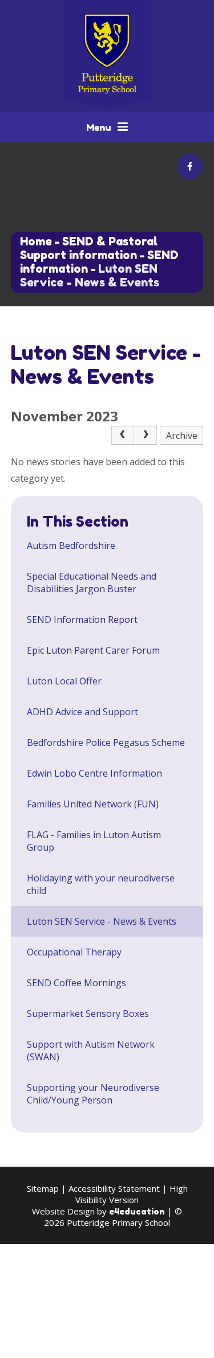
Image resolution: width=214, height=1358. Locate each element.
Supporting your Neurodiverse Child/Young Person (93, 1093)
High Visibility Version (131, 1194)
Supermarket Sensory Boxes (88, 1013)
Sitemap (43, 1188)
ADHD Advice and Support (82, 711)
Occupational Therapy (74, 952)
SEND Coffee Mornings (76, 983)
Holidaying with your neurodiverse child (101, 884)
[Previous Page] (122, 435)
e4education (137, 1211)
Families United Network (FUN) (93, 804)
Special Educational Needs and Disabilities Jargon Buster (91, 582)
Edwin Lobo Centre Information (94, 773)
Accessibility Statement (114, 1188)
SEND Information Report (82, 619)
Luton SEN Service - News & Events (89, 275)
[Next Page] (145, 435)
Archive (181, 435)
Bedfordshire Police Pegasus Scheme (106, 742)
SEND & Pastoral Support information (89, 248)
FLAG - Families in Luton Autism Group (94, 841)
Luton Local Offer (64, 681)
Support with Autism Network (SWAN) (91, 1050)
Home (36, 241)
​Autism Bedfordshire (71, 545)
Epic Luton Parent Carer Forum (93, 650)
